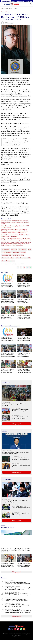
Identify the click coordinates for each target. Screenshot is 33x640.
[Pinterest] (15, 629)
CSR (29, 249)
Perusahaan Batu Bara (8, 258)
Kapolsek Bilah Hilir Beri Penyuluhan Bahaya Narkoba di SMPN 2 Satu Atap (17, 605)
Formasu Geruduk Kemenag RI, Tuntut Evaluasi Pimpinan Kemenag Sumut (20, 417)
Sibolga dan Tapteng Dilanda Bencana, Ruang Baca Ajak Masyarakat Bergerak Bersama (18, 588)
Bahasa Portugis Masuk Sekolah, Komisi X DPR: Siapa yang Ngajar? (21, 458)
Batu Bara (14, 249)
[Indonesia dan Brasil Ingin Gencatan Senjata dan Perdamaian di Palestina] (6, 507)
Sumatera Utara (5, 12)
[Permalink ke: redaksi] (2, 22)
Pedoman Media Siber (15, 633)
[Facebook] (9, 629)
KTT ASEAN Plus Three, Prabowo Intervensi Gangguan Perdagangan (14, 501)
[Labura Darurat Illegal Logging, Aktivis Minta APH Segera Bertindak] (24, 278)
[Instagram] (18, 629)
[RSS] (24, 629)
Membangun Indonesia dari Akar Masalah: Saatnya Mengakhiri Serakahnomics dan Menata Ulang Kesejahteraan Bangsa (21, 410)
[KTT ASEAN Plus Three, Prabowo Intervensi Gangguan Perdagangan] (16, 489)
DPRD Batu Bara (6, 252)
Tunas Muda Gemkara (8, 261)
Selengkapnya (16, 424)
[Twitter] (12, 629)
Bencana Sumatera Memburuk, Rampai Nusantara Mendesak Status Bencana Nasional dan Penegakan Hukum (15, 222)
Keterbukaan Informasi (19, 252)
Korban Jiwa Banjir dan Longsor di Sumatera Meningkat (14, 404)
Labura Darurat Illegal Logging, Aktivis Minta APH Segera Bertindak (15, 226)
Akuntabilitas (5, 249)
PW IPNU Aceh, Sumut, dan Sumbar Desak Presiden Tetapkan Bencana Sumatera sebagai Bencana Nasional (16, 239)
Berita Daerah (22, 249)
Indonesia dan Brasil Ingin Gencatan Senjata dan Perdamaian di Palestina (21, 507)
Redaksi (5, 633)
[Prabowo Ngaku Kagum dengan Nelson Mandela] (6, 515)
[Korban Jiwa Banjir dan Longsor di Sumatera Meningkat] (16, 393)
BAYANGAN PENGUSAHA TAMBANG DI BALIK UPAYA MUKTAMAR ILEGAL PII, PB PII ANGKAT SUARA (18, 611)
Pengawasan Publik (18, 255)
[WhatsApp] (21, 629)
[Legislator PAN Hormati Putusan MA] (6, 466)
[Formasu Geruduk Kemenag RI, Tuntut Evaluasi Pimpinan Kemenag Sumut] (6, 418)
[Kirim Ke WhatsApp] (30, 267)
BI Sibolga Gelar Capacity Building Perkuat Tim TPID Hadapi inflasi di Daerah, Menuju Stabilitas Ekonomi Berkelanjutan (15, 550)
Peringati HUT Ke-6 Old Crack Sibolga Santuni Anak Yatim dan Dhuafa (7, 565)
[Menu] (2, 4)
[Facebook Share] (18, 267)
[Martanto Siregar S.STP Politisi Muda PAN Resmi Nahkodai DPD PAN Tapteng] (16, 441)
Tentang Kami (26, 633)
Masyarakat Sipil (6, 255)
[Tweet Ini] (21, 267)
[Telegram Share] (27, 267)
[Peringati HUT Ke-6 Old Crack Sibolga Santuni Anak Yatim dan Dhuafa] (8, 558)
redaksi (6, 22)
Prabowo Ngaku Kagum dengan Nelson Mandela (20, 514)
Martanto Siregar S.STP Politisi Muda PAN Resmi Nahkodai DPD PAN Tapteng (15, 452)
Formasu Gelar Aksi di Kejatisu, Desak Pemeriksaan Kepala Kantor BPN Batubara (15, 235)
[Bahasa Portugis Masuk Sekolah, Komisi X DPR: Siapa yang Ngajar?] (6, 459)
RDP (17, 258)
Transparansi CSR (25, 258)
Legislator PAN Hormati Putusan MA (21, 465)
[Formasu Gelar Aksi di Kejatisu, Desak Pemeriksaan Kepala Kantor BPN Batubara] (24, 294)
